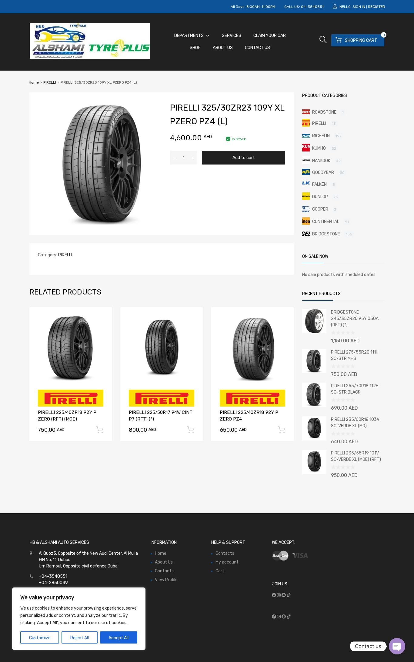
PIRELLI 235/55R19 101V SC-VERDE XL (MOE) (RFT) (356, 456)
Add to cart (243, 157)
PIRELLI (49, 82)
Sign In (358, 7)
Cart (219, 571)
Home (34, 82)
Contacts (164, 571)
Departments (189, 35)
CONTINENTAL (325, 221)
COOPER (320, 209)
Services (231, 35)
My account (227, 562)
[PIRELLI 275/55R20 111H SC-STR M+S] (314, 371)
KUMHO (319, 148)
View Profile (166, 579)
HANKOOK (321, 160)
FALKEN (319, 184)
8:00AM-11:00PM (260, 7)
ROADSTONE (324, 112)
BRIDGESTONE (326, 234)
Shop (195, 47)
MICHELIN (321, 135)
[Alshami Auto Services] (90, 57)
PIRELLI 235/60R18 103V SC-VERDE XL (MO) (355, 422)
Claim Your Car (269, 35)
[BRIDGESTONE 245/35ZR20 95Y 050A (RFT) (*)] (314, 331)
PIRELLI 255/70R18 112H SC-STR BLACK (355, 389)
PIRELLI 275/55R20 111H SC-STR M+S (355, 355)
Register (376, 7)
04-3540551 (312, 7)
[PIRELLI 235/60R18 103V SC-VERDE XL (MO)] (314, 439)
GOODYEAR (323, 172)
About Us (223, 47)
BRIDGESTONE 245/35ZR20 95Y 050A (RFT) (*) (355, 319)
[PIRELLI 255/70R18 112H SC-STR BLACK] (314, 405)
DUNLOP (320, 196)
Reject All (79, 637)
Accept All (119, 637)
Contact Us (257, 47)
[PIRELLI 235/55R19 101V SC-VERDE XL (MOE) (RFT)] (314, 472)
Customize (40, 637)
